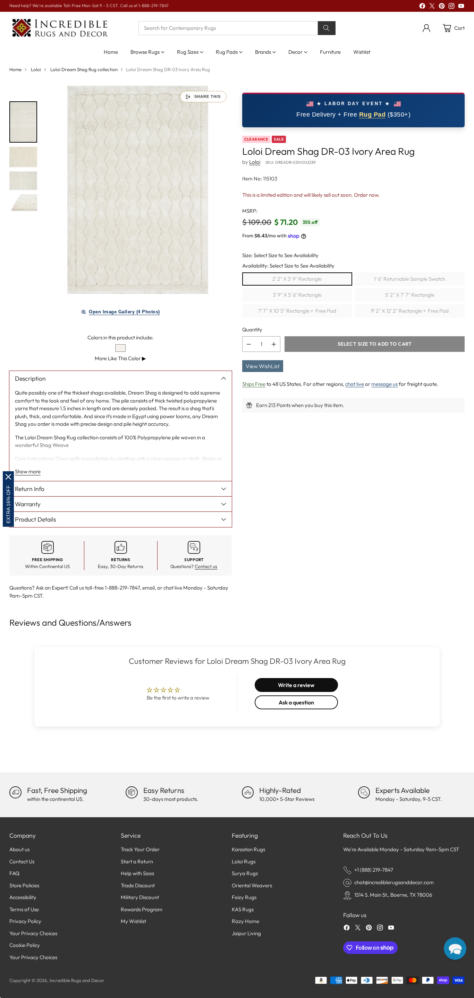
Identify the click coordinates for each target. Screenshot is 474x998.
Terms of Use (24, 909)
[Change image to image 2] (23, 157)
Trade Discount (138, 885)
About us (19, 849)
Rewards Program (141, 909)
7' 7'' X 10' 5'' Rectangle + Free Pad (297, 310)
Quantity (252, 329)
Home (15, 69)
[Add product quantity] (274, 344)
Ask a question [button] (296, 702)
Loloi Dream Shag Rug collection (84, 69)
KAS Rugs (243, 909)
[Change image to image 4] (23, 203)
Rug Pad (372, 114)
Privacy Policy (25, 921)
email (148, 587)
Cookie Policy (24, 945)
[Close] (8, 477)
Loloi (36, 69)
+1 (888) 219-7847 (373, 869)
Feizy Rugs (244, 897)
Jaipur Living (246, 933)
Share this (207, 96)
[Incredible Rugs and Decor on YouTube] (461, 7)
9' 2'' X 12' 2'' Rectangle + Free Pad (410, 310)
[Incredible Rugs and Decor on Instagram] (451, 7)
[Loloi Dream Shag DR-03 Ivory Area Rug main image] (137, 190)
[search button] (327, 28)
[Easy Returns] (131, 792)
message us (384, 384)
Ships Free (253, 384)
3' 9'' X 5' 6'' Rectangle (297, 294)
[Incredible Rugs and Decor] (59, 28)
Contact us (206, 566)
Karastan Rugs (248, 849)
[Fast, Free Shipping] (15, 792)
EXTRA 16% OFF (8, 504)
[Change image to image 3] (23, 180)
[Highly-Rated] (248, 792)
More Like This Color (120, 358)
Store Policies (24, 885)
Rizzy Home (245, 921)
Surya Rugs (245, 873)
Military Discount (140, 897)
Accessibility (22, 897)
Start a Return (137, 861)
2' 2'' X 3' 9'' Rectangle (297, 279)
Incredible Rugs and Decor (77, 980)
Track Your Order (140, 849)
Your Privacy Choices (33, 933)
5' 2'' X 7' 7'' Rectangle (409, 294)
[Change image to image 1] (23, 121)
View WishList (263, 366)
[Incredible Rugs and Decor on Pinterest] (441, 7)
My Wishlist (133, 921)
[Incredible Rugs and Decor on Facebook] (422, 7)
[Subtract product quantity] (249, 344)
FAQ (14, 873)
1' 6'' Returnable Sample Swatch (409, 279)
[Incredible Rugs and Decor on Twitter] (432, 7)
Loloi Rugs (243, 861)
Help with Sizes (137, 873)
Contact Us (21, 861)
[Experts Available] (364, 792)
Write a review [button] (296, 685)
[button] (455, 948)
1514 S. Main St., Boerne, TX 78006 (393, 894)
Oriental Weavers (252, 885)
